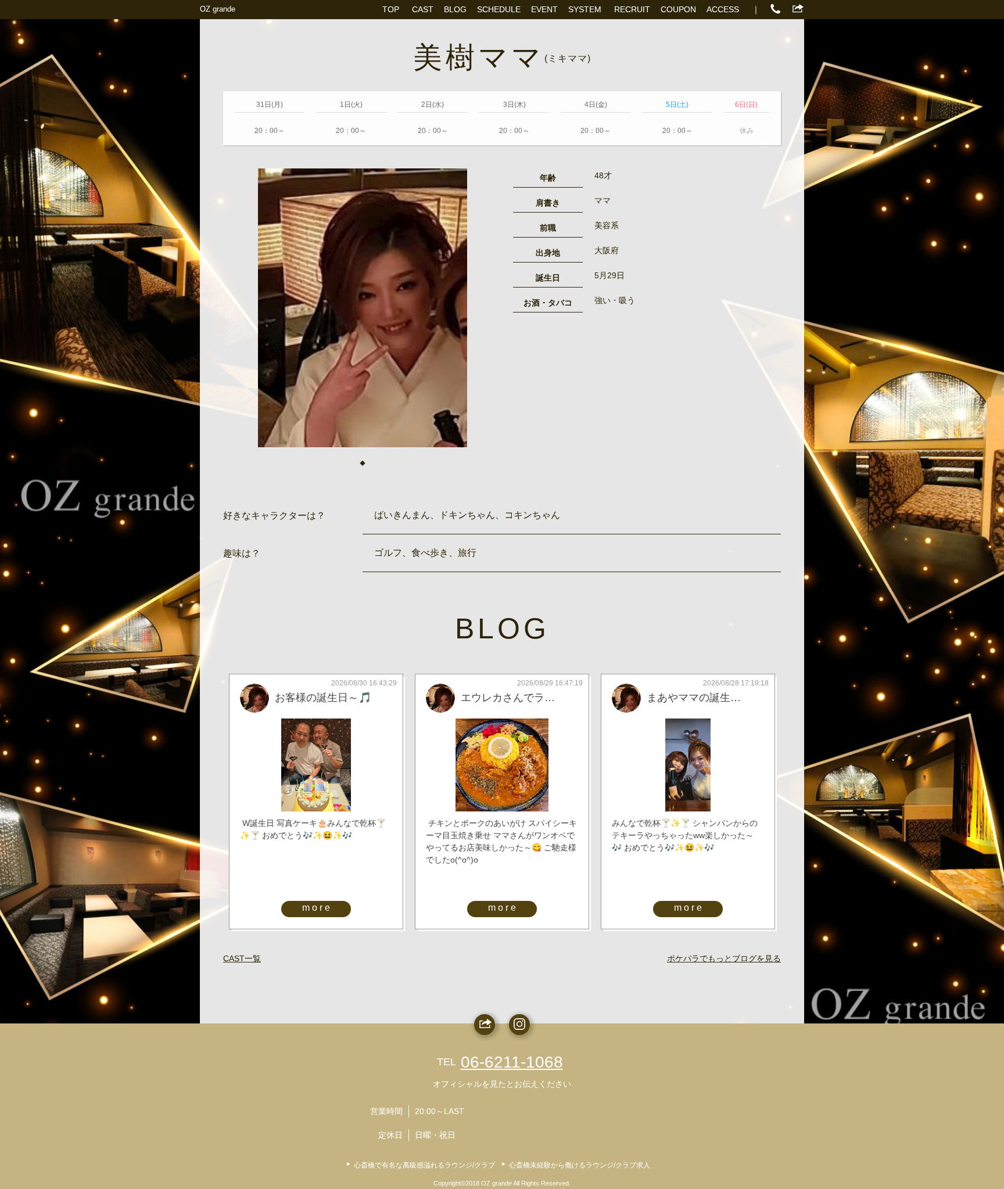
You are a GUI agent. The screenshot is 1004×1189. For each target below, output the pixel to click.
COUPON (678, 9)
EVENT (544, 9)
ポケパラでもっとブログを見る (724, 958)
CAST (422, 9)
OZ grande (217, 9)
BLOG (455, 9)
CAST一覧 (242, 958)
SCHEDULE (499, 9)
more (317, 908)
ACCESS (723, 9)
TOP (390, 9)
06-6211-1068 (512, 1062)
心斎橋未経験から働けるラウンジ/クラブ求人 (579, 1165)
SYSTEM (584, 9)
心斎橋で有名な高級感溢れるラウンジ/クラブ (424, 1165)
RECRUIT (632, 9)
